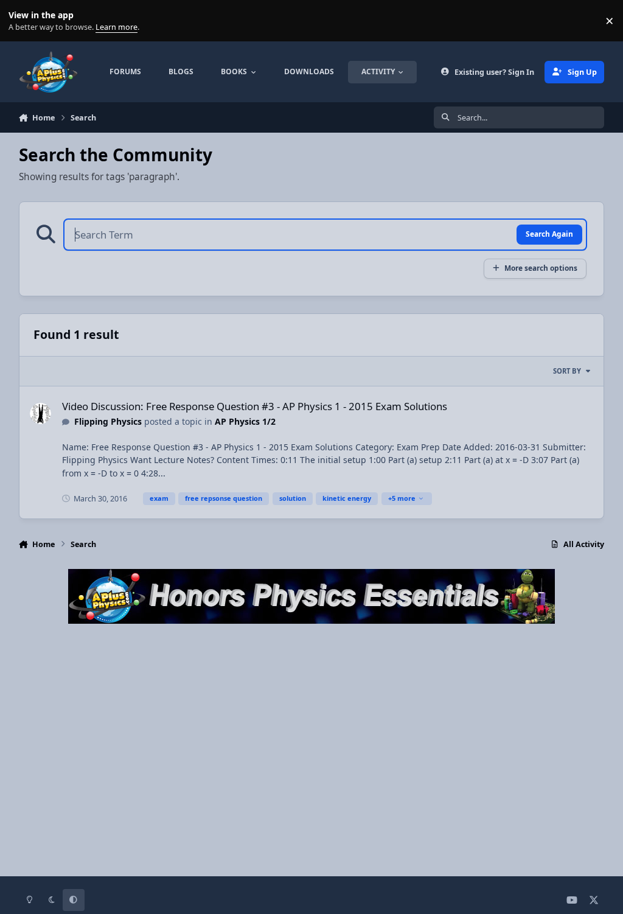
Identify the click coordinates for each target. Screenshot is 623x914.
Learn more (23, 21)
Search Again (549, 234)
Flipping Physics (108, 421)
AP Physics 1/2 (245, 421)
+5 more (402, 498)
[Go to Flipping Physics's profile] (40, 413)
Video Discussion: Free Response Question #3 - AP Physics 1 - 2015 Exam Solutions (254, 406)
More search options (540, 268)
